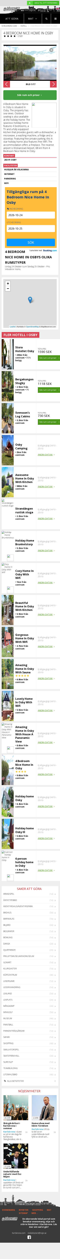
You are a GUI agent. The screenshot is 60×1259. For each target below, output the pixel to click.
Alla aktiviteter (15, 1081)
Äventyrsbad (10, 900)
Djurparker (9, 949)
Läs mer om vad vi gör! (43, 1225)
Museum (7, 1018)
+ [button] (8, 283)
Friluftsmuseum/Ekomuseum (18, 956)
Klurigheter (10, 968)
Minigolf (8, 1012)
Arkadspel (8, 893)
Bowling (7, 937)
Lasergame (9, 981)
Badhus (7, 912)
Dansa (6, 943)
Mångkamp (8, 1006)
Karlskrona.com (9, 26)
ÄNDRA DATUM (45, 454)
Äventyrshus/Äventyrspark (18, 906)
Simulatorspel (11, 1049)
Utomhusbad (10, 1074)
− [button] (8, 288)
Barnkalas (8, 918)
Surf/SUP (8, 1062)
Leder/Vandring (11, 987)
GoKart (7, 962)
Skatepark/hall (11, 1055)
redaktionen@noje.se (37, 1233)
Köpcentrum (10, 974)
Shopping (8, 1043)
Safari (6, 1037)
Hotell (23, 26)
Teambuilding (10, 1068)
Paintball (8, 1024)
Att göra (12, 18)
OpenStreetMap (32, 326)
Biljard (6, 925)
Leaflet (12, 326)
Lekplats (7, 999)
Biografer (8, 931)
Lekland (7, 993)
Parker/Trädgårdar (13, 1030)
